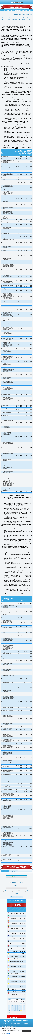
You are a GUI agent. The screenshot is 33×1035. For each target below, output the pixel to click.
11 (12, 1007)
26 (14, 1010)
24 (9, 1010)
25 (12, 1010)
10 (9, 1007)
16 (24, 1007)
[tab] (5, 871)
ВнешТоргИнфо (16, 2)
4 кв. (17, 893)
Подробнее (7, 1033)
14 (19, 1007)
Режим (16, 880)
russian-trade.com (11, 1026)
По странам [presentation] (5, 871)
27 (16, 1010)
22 (21, 1008)
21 (19, 1008)
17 (9, 1008)
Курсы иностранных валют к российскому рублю (16, 901)
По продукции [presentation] (13, 871)
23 (24, 1008)
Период (16, 885)
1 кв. (15, 890)
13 (16, 1007)
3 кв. (28, 890)
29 (21, 1010)
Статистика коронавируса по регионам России (16, 1016)
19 (14, 1008)
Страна (16, 874)
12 (14, 1007)
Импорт (22, 882)
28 (19, 1010)
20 (16, 1008)
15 (21, 1007)
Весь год (7, 890)
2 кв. (22, 890)
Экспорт (13, 882)
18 (12, 1008)
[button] (16, 897)
